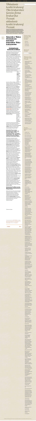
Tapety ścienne (27, 398)
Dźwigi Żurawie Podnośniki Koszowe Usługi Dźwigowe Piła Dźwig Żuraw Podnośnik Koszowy (28, 182)
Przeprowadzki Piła (27, 307)
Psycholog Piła (27, 316)
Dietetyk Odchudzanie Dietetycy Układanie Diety (28, 177)
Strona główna (8, 0)
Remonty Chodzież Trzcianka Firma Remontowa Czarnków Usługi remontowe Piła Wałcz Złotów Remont (28, 320)
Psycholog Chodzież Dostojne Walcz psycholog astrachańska (28, 85)
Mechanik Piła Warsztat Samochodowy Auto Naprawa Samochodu (28, 217)
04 (3, 38)
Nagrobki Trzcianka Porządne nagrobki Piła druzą (28, 102)
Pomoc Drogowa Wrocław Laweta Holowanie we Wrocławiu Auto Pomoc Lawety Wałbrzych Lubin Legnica (28, 290)
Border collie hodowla (28, 136)
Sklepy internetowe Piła (28, 349)
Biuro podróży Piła (27, 133)
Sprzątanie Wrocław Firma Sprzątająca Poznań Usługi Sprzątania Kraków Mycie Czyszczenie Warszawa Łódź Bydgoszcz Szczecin (28, 372)
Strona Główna (27, 45)
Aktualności (14, 0)
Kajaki (25, 185)
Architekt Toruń (27, 132)
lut (3, 37)
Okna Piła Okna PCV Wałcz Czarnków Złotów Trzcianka (28, 279)
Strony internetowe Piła (28, 388)
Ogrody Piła (26, 270)
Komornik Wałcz (27, 187)
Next (20, 226)
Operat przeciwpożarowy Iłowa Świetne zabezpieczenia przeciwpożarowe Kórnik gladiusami (28, 81)
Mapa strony (19, 0)
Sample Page (25, 0)
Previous (8, 226)
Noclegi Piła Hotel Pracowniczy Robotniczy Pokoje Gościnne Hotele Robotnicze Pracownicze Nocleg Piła (28, 244)
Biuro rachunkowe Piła (28, 135)
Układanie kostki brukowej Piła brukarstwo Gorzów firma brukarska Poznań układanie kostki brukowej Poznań (15, 15)
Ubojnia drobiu (27, 409)
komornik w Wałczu (9, 108)
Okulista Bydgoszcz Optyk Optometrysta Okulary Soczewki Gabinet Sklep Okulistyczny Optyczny (28, 283)
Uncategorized (27, 413)
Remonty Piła (27, 323)
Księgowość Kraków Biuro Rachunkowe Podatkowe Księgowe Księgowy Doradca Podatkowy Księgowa (28, 203)
